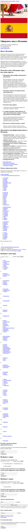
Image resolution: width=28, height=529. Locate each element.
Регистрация (3, 517)
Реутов (4, 373)
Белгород (5, 273)
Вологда (5, 283)
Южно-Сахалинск (7, 436)
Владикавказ (6, 280)
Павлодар (5, 365)
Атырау (5, 268)
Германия (5, 186)
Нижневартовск (7, 348)
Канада (5, 197)
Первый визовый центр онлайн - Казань (10, 1)
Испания (5, 195)
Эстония (5, 229)
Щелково (5, 426)
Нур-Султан (6, 353)
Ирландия (5, 192)
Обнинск (5, 357)
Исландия (5, 193)
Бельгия (5, 180)
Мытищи (5, 340)
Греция (5, 187)
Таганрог (5, 390)
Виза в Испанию (7, 161)
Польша (5, 209)
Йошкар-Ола (6, 315)
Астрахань (5, 267)
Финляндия (6, 221)
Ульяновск (5, 400)
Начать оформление (5, 48)
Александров (6, 261)
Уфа (4, 403)
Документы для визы (8, 165)
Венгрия (5, 184)
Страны (5, 232)
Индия (4, 190)
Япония (5, 230)
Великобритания (7, 182)
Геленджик (5, 289)
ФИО (2, 502)
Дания (4, 188)
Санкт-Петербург (7, 380)
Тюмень (5, 394)
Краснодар (5, 329)
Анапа (4, 265)
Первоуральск (6, 366)
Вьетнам (5, 185)
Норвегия (5, 208)
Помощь (5, 237)
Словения (5, 215)
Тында (4, 393)
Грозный (5, 291)
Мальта (5, 203)
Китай (4, 199)
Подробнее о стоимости (8, 163)
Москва (5, 338)
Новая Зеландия (7, 207)
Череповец (5, 415)
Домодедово (6, 296)
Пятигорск (5, 367)
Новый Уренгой (7, 352)
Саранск (5, 381)
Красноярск (6, 330)
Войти (4, 238)
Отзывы (5, 235)
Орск (4, 360)
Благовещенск (6, 274)
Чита (4, 417)
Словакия (5, 214)
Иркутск (5, 311)
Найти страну (16, 461)
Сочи (4, 384)
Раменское (5, 372)
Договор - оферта (17, 250)
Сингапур (5, 213)
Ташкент (5, 391)
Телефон (3, 451)
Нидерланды (6, 204)
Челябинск (5, 413)
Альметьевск (6, 264)
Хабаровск (5, 407)
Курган (5, 331)
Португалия (6, 210)
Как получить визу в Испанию (10, 164)
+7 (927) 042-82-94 (5, 247)
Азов (4, 260)
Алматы (5, 262)
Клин (4, 326)
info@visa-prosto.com (14, 247)
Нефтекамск (6, 347)
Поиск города (16, 256)
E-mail (2, 452)
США (4, 217)
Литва (4, 202)
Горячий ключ (6, 290)
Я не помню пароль (8, 515)
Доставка (5, 236)
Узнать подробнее (5, 174)
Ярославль (5, 440)
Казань (4, 320)
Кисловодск (6, 325)
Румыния (5, 212)
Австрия (5, 179)
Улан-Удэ (5, 399)
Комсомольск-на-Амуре (8, 327)
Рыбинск (5, 374)
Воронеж (5, 284)
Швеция (5, 227)
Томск (4, 392)
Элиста (5, 431)
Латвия (5, 201)
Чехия (4, 225)
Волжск (5, 281)
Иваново (5, 310)
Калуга (5, 323)
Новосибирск (6, 350)
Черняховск (6, 416)
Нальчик (5, 344)
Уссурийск (5, 402)
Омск (4, 359)
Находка (5, 345)
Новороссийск (6, 349)
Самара (5, 379)
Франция (5, 223)
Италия (5, 196)
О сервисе (5, 233)
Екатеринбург (6, 300)
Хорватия (5, 224)
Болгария (5, 181)
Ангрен (5, 266)
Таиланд (5, 218)
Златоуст (5, 305)
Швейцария (6, 226)
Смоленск (5, 382)
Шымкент (5, 422)
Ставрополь (6, 385)
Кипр (4, 198)
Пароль (19, 513)
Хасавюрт (5, 409)
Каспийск (5, 324)
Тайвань (5, 219)
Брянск (5, 276)
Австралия (5, 177)
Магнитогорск (6, 336)
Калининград (6, 321)
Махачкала (5, 337)
